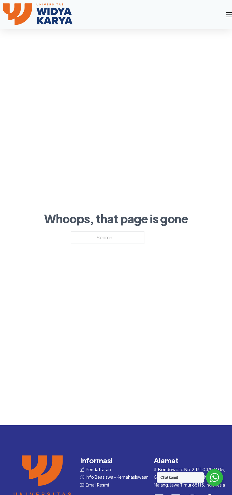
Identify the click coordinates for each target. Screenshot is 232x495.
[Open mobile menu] (229, 14)
